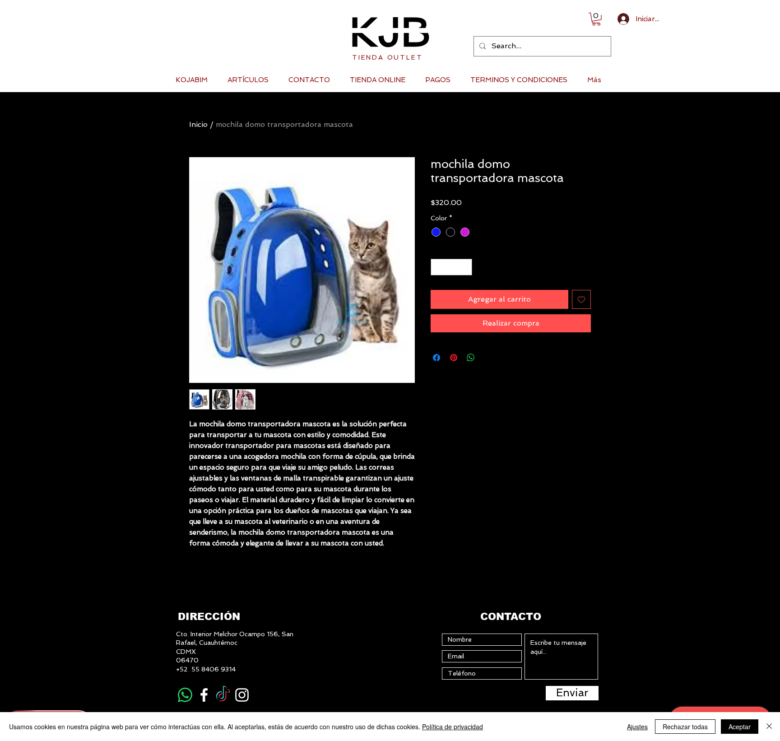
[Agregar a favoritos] (581, 299)
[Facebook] (204, 695)
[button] (596, 19)
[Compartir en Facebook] (436, 357)
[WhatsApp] (185, 695)
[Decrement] (437, 267)
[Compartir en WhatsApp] (470, 357)
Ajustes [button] (637, 726)
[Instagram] (242, 695)
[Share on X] (488, 357)
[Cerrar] (769, 726)
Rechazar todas (685, 726)
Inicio (198, 124)
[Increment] (465, 267)
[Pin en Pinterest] (453, 357)
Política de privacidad (452, 726)
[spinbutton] (451, 267)
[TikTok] (223, 695)
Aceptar (740, 726)
